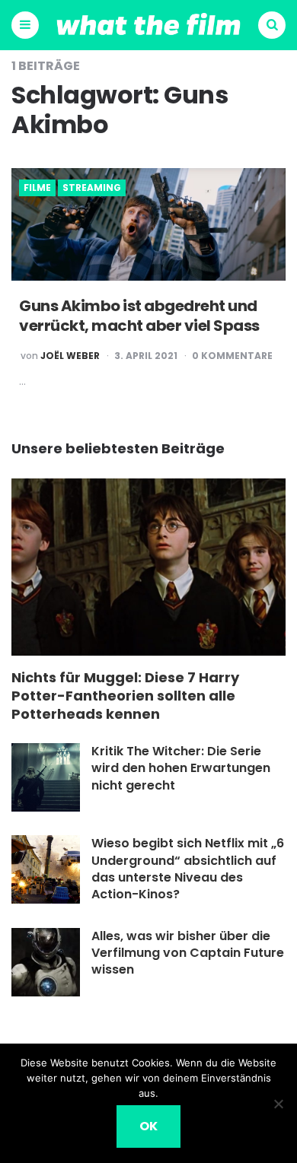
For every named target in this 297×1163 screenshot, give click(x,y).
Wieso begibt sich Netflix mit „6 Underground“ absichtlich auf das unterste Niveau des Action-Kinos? (187, 868)
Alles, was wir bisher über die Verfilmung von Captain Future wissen (187, 953)
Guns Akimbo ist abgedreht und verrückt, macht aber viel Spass (139, 315)
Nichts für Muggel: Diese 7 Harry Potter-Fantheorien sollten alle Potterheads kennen (125, 696)
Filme (37, 188)
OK (148, 1126)
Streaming (91, 188)
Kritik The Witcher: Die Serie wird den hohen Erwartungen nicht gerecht (180, 768)
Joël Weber (70, 356)
